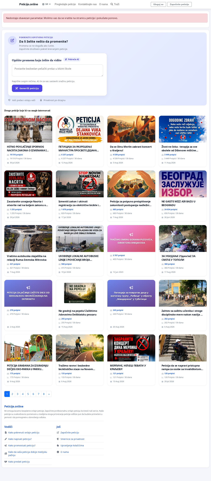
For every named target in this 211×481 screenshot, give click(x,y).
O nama (103, 4)
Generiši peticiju (29, 88)
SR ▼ (48, 4)
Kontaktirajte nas (87, 4)
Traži (116, 4)
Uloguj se (158, 4)
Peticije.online (28, 4)
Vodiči (8, 427)
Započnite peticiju (179, 4)
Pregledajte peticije (65, 4)
